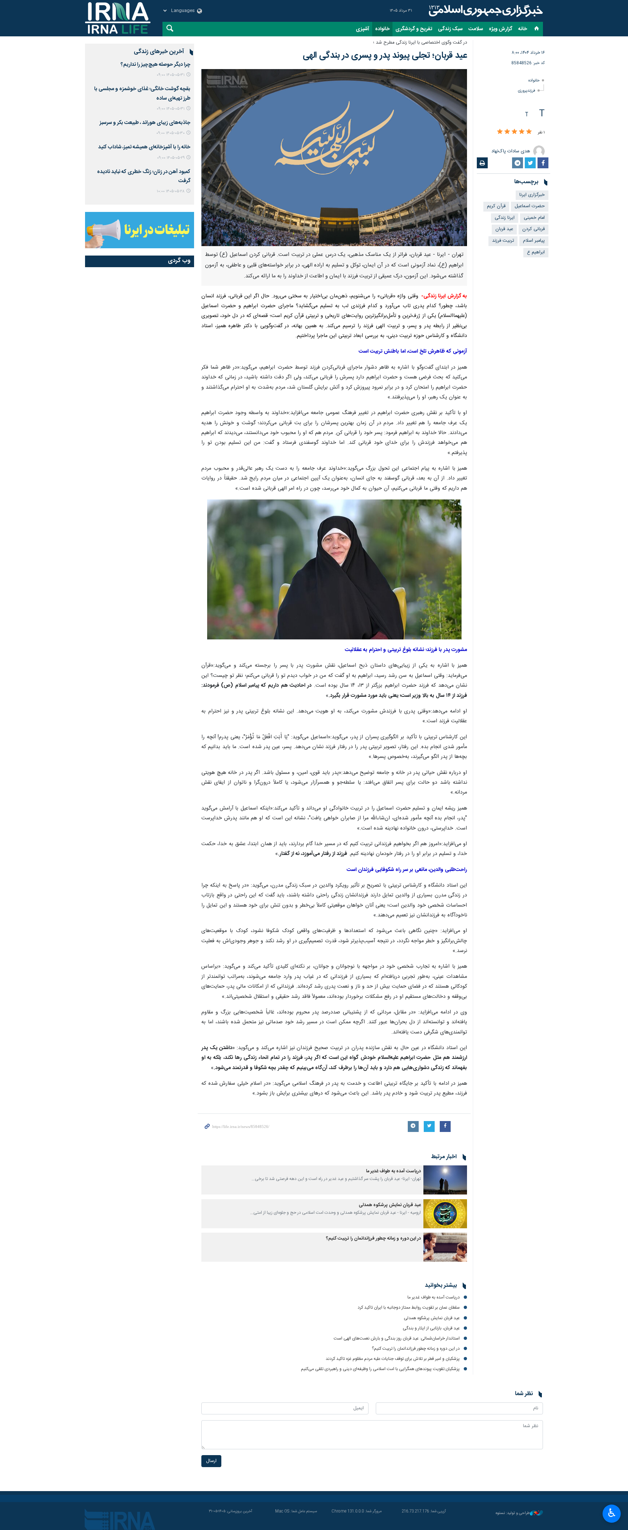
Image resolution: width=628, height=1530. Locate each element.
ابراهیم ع (536, 252)
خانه (522, 29)
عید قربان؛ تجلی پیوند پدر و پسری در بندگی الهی (385, 55)
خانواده (382, 29)
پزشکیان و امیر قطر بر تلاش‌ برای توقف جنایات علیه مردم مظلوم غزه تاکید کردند (393, 1358)
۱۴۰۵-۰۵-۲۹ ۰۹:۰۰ (171, 157)
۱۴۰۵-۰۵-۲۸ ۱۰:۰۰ (171, 191)
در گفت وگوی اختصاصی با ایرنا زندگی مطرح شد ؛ (420, 43)
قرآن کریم (496, 206)
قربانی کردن (533, 229)
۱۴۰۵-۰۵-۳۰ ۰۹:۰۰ (170, 133)
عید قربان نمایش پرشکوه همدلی (390, 1205)
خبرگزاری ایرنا (532, 195)
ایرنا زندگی (485, 11)
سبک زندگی (450, 29)
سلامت (475, 29)
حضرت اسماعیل (530, 206)
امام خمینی (534, 218)
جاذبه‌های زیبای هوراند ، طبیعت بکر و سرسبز (145, 123)
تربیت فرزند (503, 241)
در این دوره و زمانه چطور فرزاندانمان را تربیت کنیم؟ (373, 1238)
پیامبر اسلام (534, 241)
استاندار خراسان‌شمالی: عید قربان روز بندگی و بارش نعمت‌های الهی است (397, 1338)
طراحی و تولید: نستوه (513, 1513)
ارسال (211, 1461)
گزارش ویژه (500, 29)
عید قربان (504, 229)
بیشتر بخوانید (441, 1285)
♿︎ (612, 1512)
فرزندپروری (526, 90)
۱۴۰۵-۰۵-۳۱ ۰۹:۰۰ (171, 75)
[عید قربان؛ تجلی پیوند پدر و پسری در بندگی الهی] (334, 157)
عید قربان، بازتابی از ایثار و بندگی (431, 1328)
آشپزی (362, 29)
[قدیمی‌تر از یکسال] (445, 1179)
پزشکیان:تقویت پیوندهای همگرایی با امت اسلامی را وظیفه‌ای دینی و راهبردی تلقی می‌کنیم (380, 1369)
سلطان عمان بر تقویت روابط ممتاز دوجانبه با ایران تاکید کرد (409, 1307)
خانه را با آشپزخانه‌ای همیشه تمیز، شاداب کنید (144, 147)
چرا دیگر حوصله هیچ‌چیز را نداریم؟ (155, 64)
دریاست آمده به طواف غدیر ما (393, 1171)
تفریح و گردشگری (413, 29)
